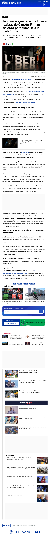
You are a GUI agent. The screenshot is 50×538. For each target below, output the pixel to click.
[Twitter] (43, 1)
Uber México (25, 152)
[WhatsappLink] (23, 322)
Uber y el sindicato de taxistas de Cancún (21, 79)
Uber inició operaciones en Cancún (25, 102)
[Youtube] (46, 1)
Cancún (26, 283)
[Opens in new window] (11, 374)
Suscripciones (27, 537)
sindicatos (32, 283)
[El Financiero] (12, 3)
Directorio (21, 537)
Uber (14, 283)
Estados (5, 16)
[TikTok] (47, 1)
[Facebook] (42, 1)
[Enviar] (41, 311)
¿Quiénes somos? (13, 537)
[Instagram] (45, 1)
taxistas (19, 283)
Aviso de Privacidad (36, 537)
